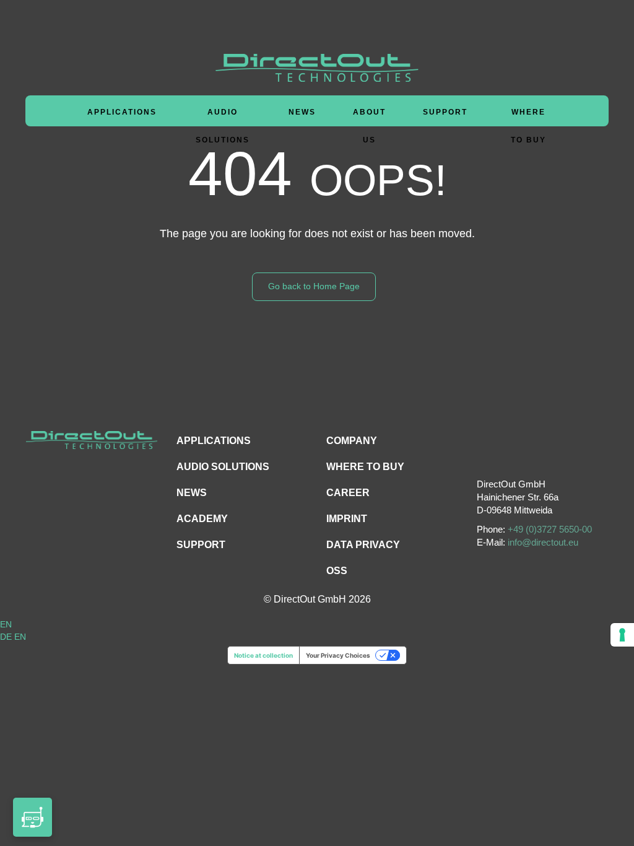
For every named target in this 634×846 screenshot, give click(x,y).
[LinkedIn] (541, 452)
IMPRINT (346, 518)
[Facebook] (485, 452)
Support (445, 112)
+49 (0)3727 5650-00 (550, 529)
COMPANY (351, 440)
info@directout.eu (543, 542)
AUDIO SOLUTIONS (222, 466)
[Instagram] (513, 452)
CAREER (348, 492)
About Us (369, 126)
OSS (336, 570)
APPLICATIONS (213, 440)
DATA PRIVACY (363, 544)
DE (7, 637)
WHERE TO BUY (528, 126)
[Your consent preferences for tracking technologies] (622, 635)
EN (6, 624)
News (302, 112)
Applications (122, 112)
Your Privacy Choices (338, 655)
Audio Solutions (223, 126)
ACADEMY (202, 518)
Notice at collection (263, 655)
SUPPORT (200, 544)
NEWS (191, 492)
